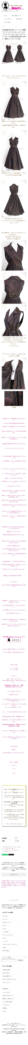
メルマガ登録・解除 (7, 1001)
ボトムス (4, 925)
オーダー (4, 938)
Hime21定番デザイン (7, 976)
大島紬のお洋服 (6, 969)
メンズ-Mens (5, 931)
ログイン (4, 1011)
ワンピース (5, 916)
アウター (4, 928)
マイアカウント (6, 1005)
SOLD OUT (13, 874)
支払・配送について (16, 15)
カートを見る (7, 22)
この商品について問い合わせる (11, 850)
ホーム (5, 15)
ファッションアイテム (7, 935)
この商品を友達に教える (9, 848)
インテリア (5, 941)
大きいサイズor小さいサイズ (9, 979)
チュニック (5, 919)
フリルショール (6, 982)
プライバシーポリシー (21, 1025)
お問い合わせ (19, 19)
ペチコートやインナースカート (9, 944)
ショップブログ (7, 19)
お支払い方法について (7, 995)
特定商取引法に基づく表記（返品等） (12, 846)
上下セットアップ (6, 922)
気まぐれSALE (5, 950)
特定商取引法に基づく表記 (8, 1025)
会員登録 (4, 1008)
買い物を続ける (7, 851)
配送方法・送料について (8, 998)
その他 (4, 947)
